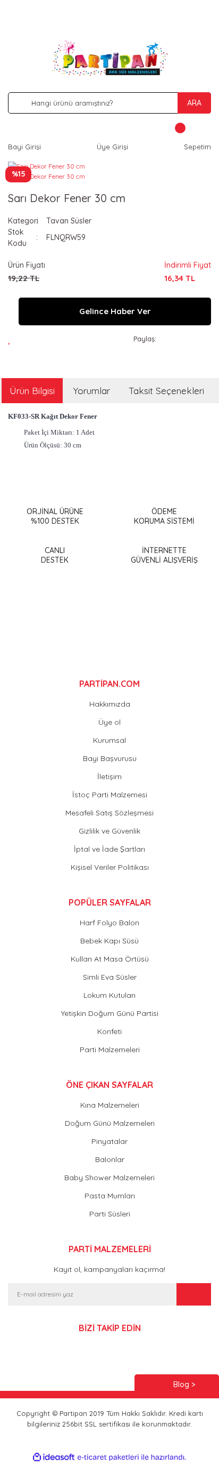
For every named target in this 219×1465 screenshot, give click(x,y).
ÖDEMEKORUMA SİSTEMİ (164, 516)
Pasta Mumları (110, 1195)
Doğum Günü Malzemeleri (110, 1123)
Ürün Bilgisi (32, 390)
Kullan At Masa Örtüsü (110, 959)
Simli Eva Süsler (110, 977)
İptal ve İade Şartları (109, 849)
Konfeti (109, 1031)
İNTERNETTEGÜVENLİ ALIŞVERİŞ (164, 555)
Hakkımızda (109, 704)
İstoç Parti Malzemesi (109, 794)
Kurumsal (109, 740)
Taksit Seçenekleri (166, 390)
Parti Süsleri (109, 1214)
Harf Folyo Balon (109, 922)
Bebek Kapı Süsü (109, 941)
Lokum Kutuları (109, 995)
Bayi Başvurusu (110, 758)
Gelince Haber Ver (115, 311)
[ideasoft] (53, 1457)
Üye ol (109, 722)
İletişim (109, 776)
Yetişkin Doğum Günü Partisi (109, 1013)
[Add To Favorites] (12, 339)
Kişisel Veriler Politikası (110, 867)
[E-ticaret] (108, 1457)
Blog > (184, 1384)
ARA (194, 103)
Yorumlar (91, 390)
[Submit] (193, 1294)
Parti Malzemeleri (110, 1049)
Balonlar (109, 1159)
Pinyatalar (109, 1141)
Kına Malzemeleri (109, 1105)
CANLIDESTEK (55, 555)
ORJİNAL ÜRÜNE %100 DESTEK (55, 516)
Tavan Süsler (68, 221)
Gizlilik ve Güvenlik (109, 831)
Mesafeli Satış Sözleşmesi (109, 813)
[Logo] (109, 58)
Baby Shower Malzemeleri (109, 1177)
